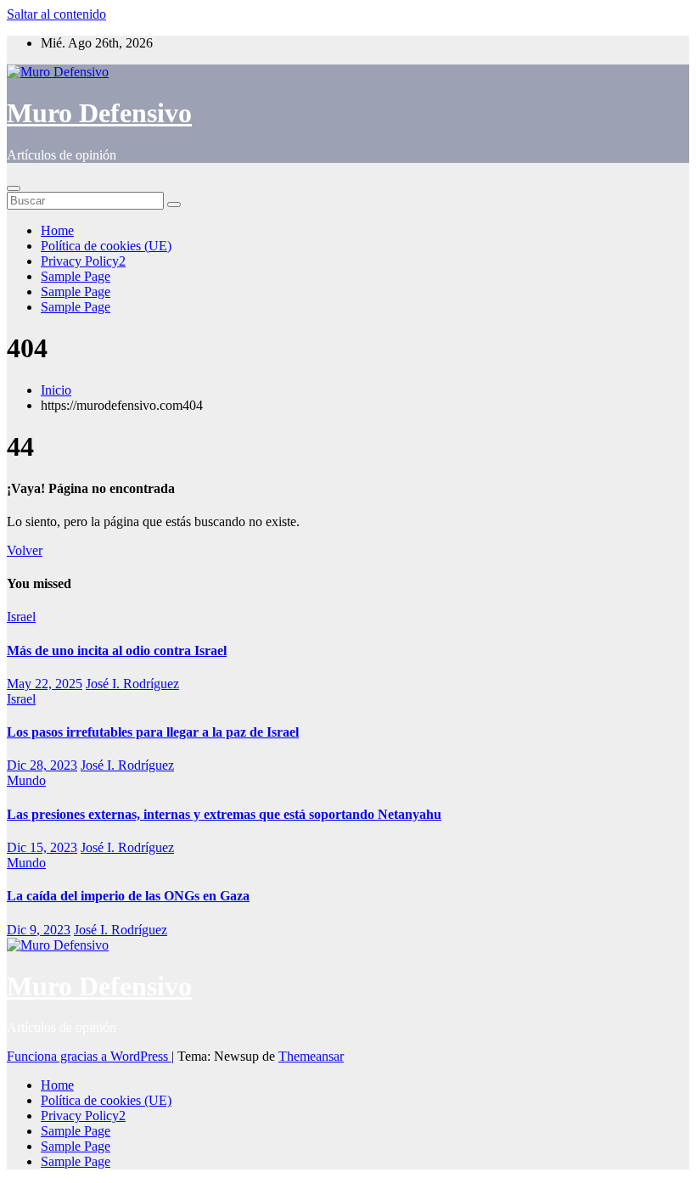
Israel (21, 616)
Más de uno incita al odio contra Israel (117, 650)
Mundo (26, 780)
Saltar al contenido (56, 14)
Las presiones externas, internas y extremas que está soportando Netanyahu (224, 814)
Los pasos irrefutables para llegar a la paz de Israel (153, 732)
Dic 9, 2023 (38, 929)
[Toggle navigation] (13, 188)
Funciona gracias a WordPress (89, 1056)
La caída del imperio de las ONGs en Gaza (128, 896)
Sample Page (75, 276)
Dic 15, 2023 (42, 847)
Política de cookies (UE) (106, 245)
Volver (24, 550)
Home (57, 230)
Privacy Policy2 (83, 261)
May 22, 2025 (44, 683)
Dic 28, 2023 (42, 765)
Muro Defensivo (99, 113)
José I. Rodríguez (132, 683)
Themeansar (311, 1056)
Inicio (56, 390)
